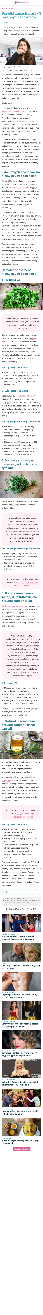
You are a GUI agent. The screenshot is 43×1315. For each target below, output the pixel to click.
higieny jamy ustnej (21, 188)
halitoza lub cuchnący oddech (15, 111)
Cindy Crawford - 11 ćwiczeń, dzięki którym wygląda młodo (20, 1025)
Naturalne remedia (8, 8)
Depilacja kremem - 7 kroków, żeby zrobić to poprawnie (19, 996)
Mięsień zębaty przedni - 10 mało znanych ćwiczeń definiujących (18, 937)
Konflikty (5, 963)
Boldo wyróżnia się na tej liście (15, 606)
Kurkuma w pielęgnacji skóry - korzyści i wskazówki (21, 1141)
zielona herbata (26, 396)
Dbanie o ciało (7, 1138)
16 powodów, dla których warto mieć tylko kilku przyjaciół (20, 1112)
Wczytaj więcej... (21, 1149)
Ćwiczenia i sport (8, 934)
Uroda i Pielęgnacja (9, 992)
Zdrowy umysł (7, 1109)
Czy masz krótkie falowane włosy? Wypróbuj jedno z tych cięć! (19, 1054)
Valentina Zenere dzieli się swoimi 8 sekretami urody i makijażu (20, 1083)
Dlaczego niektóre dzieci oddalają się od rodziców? (21, 966)
